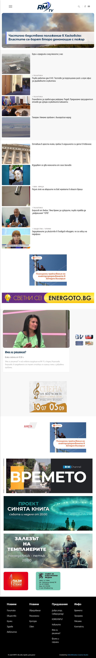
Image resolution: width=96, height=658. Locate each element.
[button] (6, 341)
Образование (34, 610)
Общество (11, 615)
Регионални (34, 615)
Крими (9, 621)
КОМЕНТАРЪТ (57, 619)
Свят (31, 626)
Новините (56, 624)
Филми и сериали (55, 640)
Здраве (10, 626)
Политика (11, 610)
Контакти (79, 626)
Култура (33, 621)
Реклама (78, 621)
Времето (78, 610)
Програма (78, 615)
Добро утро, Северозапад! (58, 612)
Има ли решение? (56, 632)
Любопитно (12, 632)
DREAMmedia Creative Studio (77, 655)
